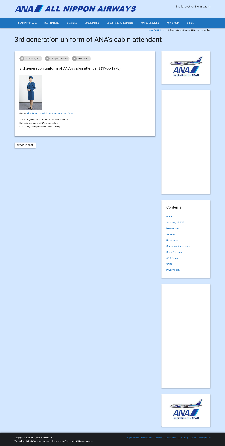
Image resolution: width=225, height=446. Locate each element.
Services (72, 23)
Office (190, 23)
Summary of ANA (27, 23)
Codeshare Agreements (120, 23)
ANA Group (173, 23)
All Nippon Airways (59, 58)
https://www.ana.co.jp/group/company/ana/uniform (50, 113)
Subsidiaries (92, 23)
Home (150, 30)
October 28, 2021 (33, 58)
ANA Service (160, 30)
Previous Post (25, 145)
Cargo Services (150, 23)
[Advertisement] (85, 175)
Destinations (51, 23)
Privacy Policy (173, 269)
